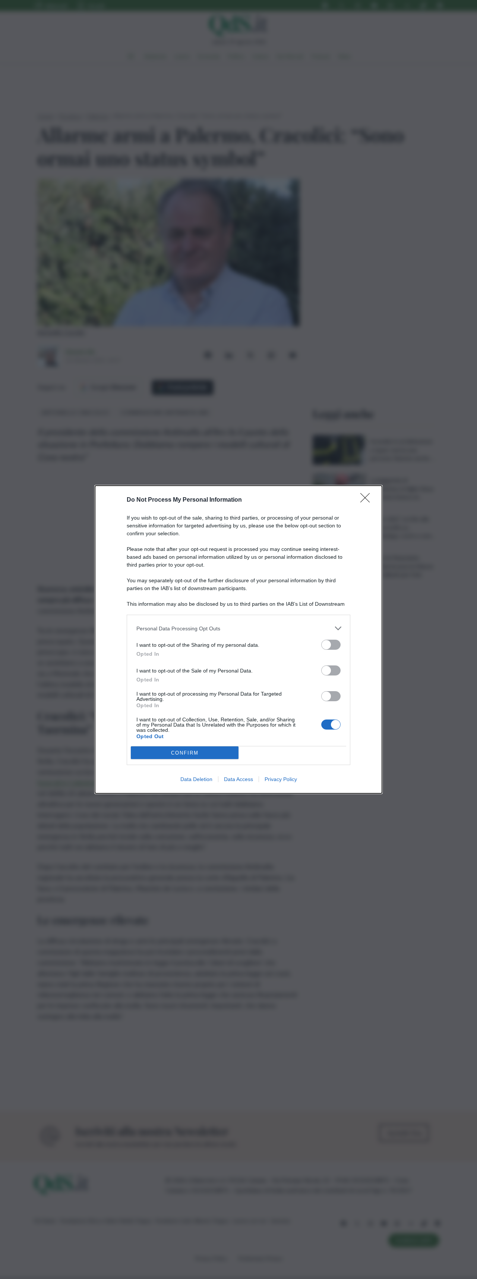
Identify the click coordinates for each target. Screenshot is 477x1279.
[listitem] (238, 628)
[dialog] (238, 639)
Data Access (238, 779)
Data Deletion (196, 779)
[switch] (331, 645)
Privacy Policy (281, 779)
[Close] (367, 500)
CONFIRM (185, 753)
